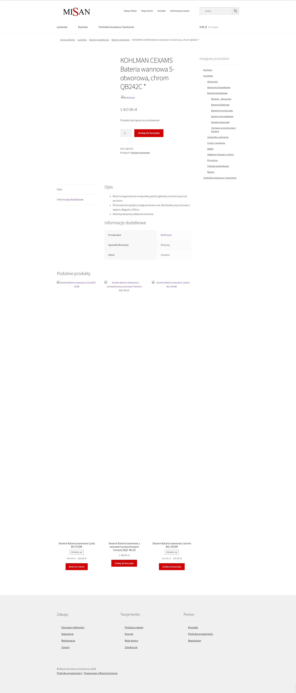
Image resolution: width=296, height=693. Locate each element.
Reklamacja (68, 640)
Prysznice (212, 160)
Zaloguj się (131, 647)
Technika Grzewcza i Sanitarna (116, 27)
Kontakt (162, 10)
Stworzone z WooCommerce (101, 673)
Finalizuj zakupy (134, 627)
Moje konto (147, 10)
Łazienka (62, 27)
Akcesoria (212, 81)
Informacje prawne (179, 10)
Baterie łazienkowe (99, 39)
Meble (210, 148)
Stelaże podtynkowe (218, 166)
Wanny (210, 172)
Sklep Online (130, 10)
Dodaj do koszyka (149, 133)
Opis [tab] (59, 189)
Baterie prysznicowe (222, 110)
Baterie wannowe (121, 39)
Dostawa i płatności (72, 627)
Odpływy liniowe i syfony (220, 154)
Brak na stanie (76, 566)
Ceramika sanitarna (218, 137)
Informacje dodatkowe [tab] (70, 199)
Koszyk (129, 634)
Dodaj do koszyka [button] (124, 563)
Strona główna (67, 39)
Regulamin (194, 640)
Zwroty (65, 647)
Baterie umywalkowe (222, 116)
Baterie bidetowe (220, 104)
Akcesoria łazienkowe (218, 87)
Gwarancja (67, 634)
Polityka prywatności (200, 634)
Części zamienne (216, 143)
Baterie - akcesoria (221, 98)
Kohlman (166, 235)
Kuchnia (83, 27)
